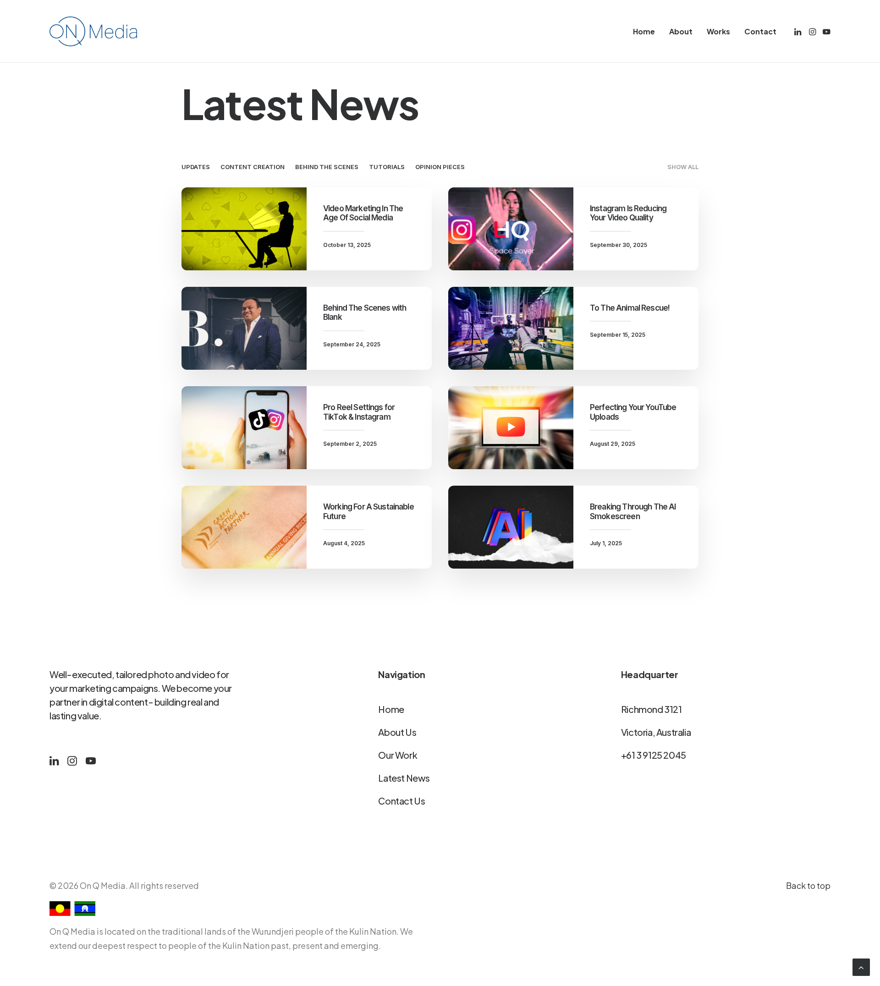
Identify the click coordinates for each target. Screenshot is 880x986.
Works (718, 31)
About (681, 31)
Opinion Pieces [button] (440, 166)
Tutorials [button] (387, 166)
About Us (397, 732)
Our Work (397, 755)
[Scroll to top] (861, 966)
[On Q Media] (93, 31)
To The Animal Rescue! (630, 307)
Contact (760, 31)
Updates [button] (196, 166)
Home (644, 31)
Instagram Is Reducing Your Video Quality (628, 213)
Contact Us (401, 800)
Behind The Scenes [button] (326, 166)
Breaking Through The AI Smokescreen (633, 511)
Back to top (808, 885)
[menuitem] (644, 31)
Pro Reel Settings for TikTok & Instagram (359, 412)
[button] (798, 31)
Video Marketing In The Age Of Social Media (363, 213)
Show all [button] (682, 166)
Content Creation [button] (252, 166)
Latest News (404, 777)
